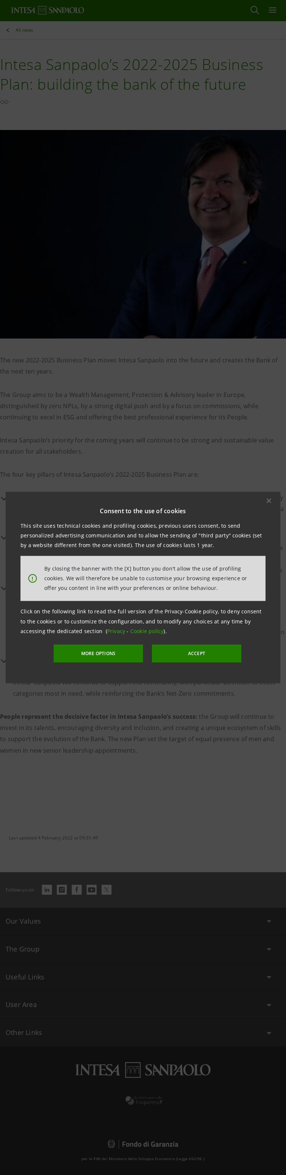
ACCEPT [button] (196, 653)
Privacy (117, 631)
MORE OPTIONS (98, 653)
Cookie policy (147, 631)
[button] (269, 501)
